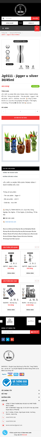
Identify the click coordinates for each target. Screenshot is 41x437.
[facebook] (3, 339)
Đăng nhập (9, 23)
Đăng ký (31, 23)
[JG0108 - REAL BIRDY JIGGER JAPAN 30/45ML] (30, 258)
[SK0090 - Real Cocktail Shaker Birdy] (30, 293)
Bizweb (24, 435)
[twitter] (7, 339)
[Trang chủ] (20, 10)
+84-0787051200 (11, 417)
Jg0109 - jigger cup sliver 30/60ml (14, 266)
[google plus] (12, 339)
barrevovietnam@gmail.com (14, 425)
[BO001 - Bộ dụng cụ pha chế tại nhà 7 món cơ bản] (11, 293)
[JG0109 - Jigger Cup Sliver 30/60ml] (11, 258)
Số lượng (4, 107)
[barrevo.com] (20, 357)
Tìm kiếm (35, 18)
